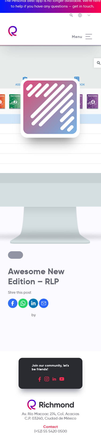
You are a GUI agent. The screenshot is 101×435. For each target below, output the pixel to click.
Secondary (30, 223)
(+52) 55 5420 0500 (50, 431)
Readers (28, 243)
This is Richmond (35, 191)
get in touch (82, 6)
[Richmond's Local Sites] (84, 15)
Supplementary (34, 233)
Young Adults (32, 228)
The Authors (31, 196)
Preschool (29, 212)
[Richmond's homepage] (13, 31)
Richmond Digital (36, 248)
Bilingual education (38, 208)
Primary (27, 218)
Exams (26, 238)
